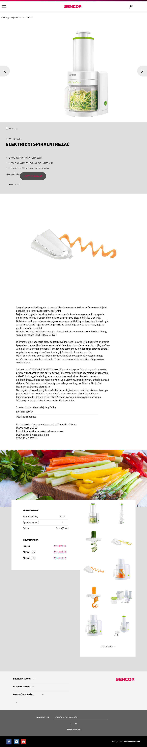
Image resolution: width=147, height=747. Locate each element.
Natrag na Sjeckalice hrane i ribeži (18, 18)
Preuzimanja (14, 184)
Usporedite (13, 129)
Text (75, 724)
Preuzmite (59, 546)
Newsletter (42, 717)
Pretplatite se (73, 729)
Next (142, 71)
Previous (5, 71)
